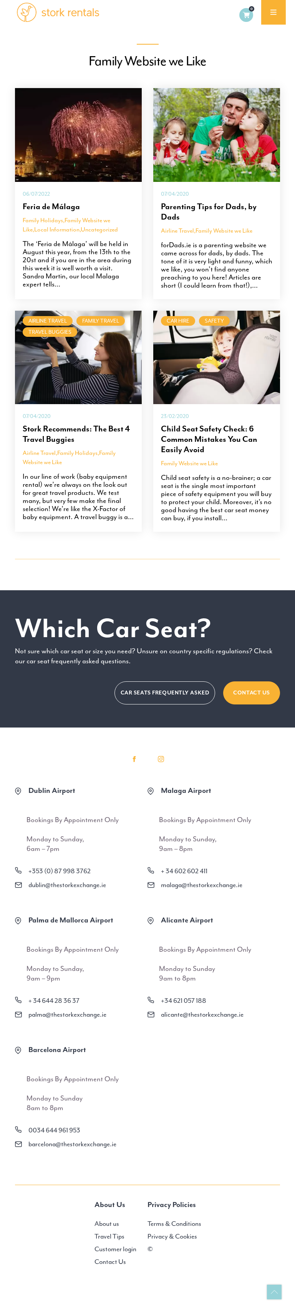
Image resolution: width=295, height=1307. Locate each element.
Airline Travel (177, 231)
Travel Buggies (49, 332)
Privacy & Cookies (172, 1236)
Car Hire (178, 321)
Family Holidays (43, 220)
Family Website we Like (224, 231)
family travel (100, 321)
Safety (214, 321)
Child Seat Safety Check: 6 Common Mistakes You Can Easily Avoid (209, 439)
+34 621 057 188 (183, 1000)
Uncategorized (99, 229)
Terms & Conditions (174, 1223)
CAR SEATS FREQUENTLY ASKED (165, 692)
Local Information (57, 229)
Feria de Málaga (51, 206)
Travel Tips (109, 1236)
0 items (246, 15)
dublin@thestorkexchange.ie (67, 885)
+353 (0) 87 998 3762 (59, 871)
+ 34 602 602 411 (184, 871)
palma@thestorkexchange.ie (67, 1014)
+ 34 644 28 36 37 (54, 1000)
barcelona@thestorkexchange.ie (72, 1144)
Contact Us (251, 692)
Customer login (115, 1249)
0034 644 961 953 (54, 1130)
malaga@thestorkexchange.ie (201, 885)
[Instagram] (161, 759)
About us (106, 1223)
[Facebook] (134, 759)
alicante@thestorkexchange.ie (202, 1014)
